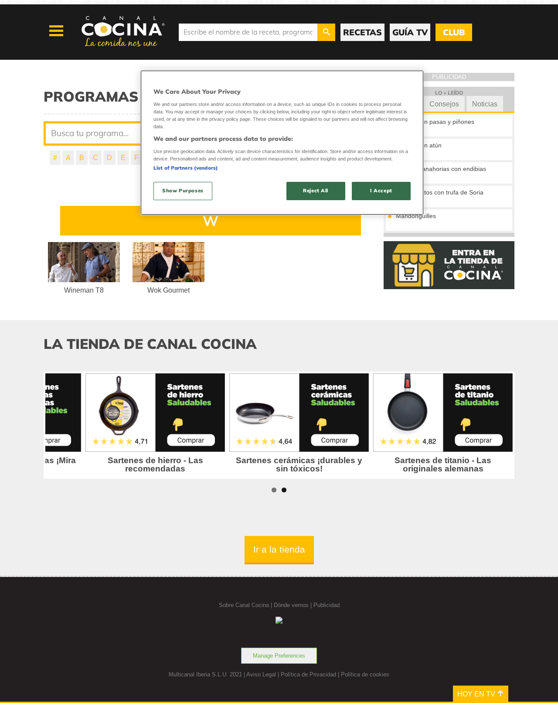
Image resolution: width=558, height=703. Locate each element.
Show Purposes (182, 191)
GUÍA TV (410, 32)
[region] (282, 142)
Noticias (484, 104)
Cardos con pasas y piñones (435, 121)
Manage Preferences (279, 655)
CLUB (454, 32)
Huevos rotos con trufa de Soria (439, 192)
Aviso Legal (261, 674)
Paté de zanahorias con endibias (441, 168)
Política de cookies (365, 674)
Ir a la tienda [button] (279, 549)
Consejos (444, 104)
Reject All (315, 191)
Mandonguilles (416, 215)
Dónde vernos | (293, 605)
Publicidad (326, 605)
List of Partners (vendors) (185, 168)
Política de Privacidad (308, 674)
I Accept (381, 191)
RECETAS (362, 32)
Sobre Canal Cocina (244, 605)
